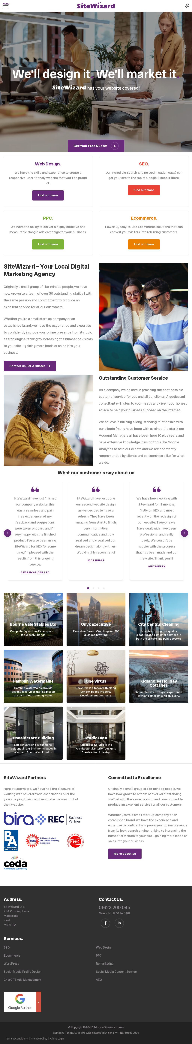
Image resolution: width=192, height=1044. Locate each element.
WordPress (11, 964)
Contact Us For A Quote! (27, 366)
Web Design (104, 947)
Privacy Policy (39, 1038)
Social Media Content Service (116, 972)
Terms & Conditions (16, 1038)
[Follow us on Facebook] (105, 923)
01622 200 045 (114, 907)
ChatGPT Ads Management (22, 980)
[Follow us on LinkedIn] (119, 923)
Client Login (57, 1038)
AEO (99, 980)
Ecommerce (12, 956)
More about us (125, 854)
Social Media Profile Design (22, 972)
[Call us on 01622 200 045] (187, 6)
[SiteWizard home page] (96, 6)
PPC (99, 956)
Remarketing (105, 964)
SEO (7, 947)
